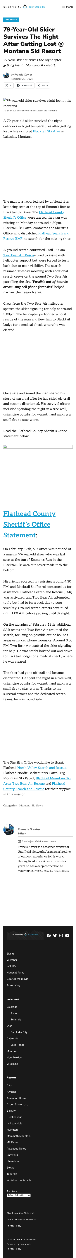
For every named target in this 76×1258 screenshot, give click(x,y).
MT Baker (12, 1142)
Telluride (16, 1019)
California (12, 1038)
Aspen (14, 1013)
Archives (12, 1191)
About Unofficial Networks (20, 1213)
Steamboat (13, 1161)
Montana (24, 805)
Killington (12, 1129)
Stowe (10, 1167)
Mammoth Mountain (18, 1136)
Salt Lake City (19, 1032)
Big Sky (11, 1111)
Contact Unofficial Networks (21, 1219)
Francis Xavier (23, 74)
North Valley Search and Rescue (41, 768)
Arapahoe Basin (16, 1098)
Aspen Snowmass (17, 1104)
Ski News (11, 19)
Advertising (13, 985)
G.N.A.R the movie (17, 979)
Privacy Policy (14, 1225)
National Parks (15, 972)
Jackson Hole (14, 1123)
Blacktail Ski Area (46, 131)
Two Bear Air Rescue (28, 784)
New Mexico (14, 1057)
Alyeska (11, 1092)
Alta (9, 1085)
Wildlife (11, 966)
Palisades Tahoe (16, 1148)
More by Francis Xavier (56, 871)
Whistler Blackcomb (19, 1180)
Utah (9, 1026)
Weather (12, 960)
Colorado (12, 1007)
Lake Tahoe (18, 1045)
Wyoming (12, 1064)
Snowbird (12, 1155)
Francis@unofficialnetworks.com (39, 841)
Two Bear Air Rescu (18, 255)
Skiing (10, 953)
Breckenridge (14, 1117)
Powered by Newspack (19, 1244)
